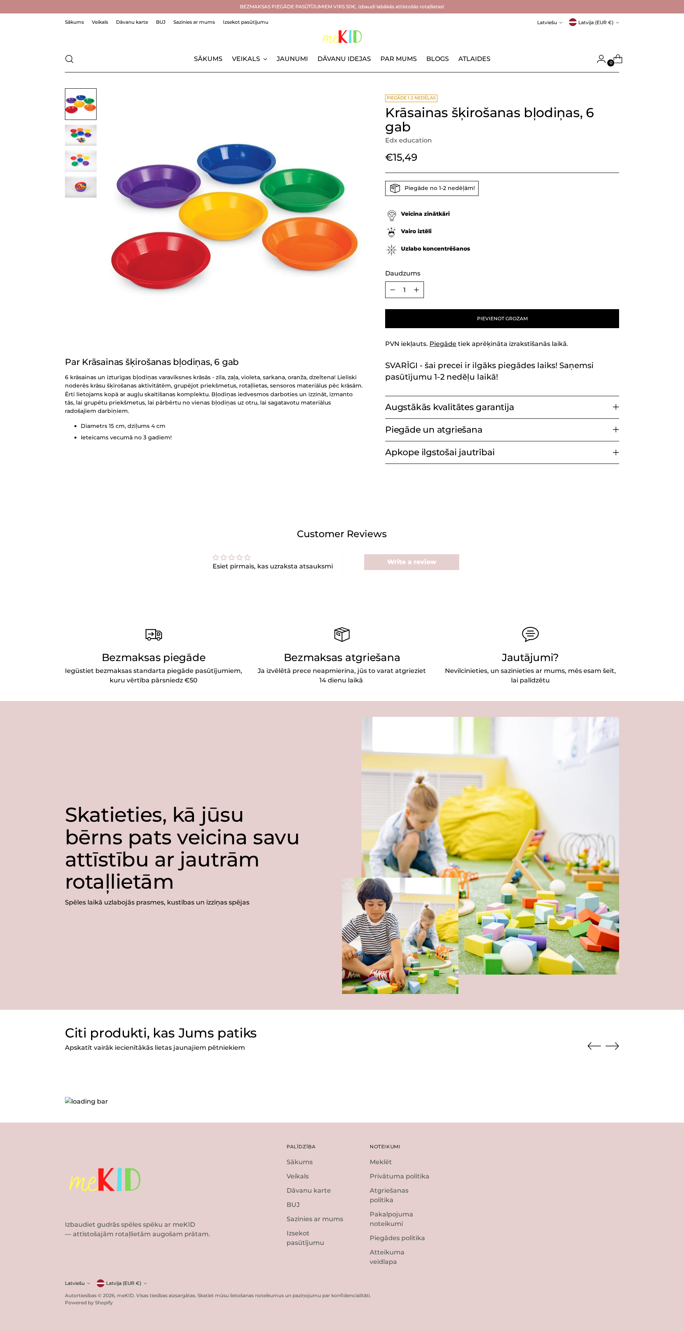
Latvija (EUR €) (596, 22)
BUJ (293, 1204)
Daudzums (402, 273)
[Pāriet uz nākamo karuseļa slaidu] (612, 1046)
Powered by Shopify (89, 1302)
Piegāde (442, 344)
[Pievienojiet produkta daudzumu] (416, 290)
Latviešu (547, 22)
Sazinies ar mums (315, 1219)
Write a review (411, 562)
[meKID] (342, 37)
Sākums (300, 1162)
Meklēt (381, 1162)
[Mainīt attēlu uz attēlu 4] (81, 187)
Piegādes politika (397, 1238)
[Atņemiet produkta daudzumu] (393, 290)
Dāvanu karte (309, 1190)
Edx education (408, 140)
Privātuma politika (399, 1176)
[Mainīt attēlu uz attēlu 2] (81, 135)
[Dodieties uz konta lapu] (598, 59)
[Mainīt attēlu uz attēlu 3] (81, 160)
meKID (125, 1295)
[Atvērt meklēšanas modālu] (69, 59)
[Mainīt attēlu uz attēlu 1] (81, 104)
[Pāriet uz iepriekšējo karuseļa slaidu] (594, 1046)
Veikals (298, 1176)
